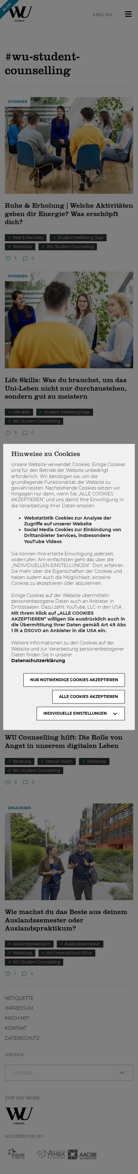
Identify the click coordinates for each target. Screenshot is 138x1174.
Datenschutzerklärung (38, 660)
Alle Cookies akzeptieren (88, 696)
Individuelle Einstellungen (75, 713)
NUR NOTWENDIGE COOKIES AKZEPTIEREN (74, 680)
